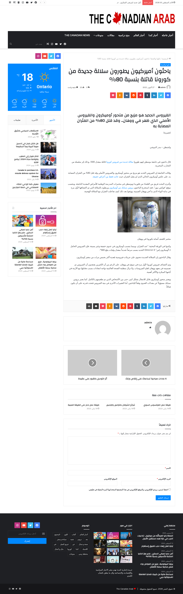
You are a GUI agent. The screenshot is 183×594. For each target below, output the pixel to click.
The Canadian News (77, 35)
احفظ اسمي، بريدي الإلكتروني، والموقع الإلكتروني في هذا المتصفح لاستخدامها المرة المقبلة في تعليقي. (128, 489)
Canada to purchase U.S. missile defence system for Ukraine (26, 173)
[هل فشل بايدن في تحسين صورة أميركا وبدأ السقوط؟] (48, 147)
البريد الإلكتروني (164, 479)
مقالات (110, 35)
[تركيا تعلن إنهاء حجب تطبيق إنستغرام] (46, 221)
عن (73, 544)
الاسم (168, 468)
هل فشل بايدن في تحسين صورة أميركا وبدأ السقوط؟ (27, 145)
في (55, 544)
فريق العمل (64, 544)
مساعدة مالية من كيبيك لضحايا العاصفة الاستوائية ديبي (24, 265)
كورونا (69, 549)
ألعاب (74, 534)
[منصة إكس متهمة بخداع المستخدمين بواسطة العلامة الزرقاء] (126, 559)
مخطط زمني (83, 554)
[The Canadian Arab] (132, 18)
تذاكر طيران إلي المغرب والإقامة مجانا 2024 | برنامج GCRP (26, 159)
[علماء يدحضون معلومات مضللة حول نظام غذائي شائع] (113, 559)
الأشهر (52, 120)
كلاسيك (85, 549)
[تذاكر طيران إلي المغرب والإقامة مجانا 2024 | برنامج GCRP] (48, 160)
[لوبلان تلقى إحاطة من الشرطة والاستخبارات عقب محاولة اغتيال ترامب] (113, 551)
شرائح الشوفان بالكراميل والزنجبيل (120, 405)
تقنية (72, 539)
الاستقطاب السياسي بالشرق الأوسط (26, 132)
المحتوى (57, 534)
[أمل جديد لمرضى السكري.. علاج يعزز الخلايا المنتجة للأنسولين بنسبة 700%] (22, 221)
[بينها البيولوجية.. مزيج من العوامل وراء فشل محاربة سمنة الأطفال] (46, 253)
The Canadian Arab (124, 589)
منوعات (99, 35)
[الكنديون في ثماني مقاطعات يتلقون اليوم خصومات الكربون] (100, 551)
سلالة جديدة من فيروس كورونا (119, 161)
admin (163, 87)
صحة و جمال (83, 544)
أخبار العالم (139, 35)
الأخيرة (35, 120)
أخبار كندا (153, 35)
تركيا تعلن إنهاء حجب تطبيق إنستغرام (47, 231)
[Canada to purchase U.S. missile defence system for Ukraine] (48, 174)
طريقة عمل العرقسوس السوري (157, 405)
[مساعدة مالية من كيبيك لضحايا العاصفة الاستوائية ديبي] (22, 253)
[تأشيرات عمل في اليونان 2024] (100, 559)
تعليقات (17, 120)
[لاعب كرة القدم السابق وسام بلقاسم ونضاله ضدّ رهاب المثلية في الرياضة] (126, 551)
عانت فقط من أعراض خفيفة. (105, 176)
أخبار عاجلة (167, 35)
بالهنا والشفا (155, 58)
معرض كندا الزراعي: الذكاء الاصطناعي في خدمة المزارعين (25, 185)
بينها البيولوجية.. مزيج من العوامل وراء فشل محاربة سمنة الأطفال (46, 265)
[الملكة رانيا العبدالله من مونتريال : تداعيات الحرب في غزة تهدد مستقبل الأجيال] (126, 535)
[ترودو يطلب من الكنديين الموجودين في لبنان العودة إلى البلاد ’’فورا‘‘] (100, 543)
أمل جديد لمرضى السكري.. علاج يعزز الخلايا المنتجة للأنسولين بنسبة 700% (111, 2)
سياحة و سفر (61, 539)
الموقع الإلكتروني (110, 479)
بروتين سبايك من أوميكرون (121, 187)
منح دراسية (124, 35)
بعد (87, 539)
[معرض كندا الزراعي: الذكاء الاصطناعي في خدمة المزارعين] (48, 188)
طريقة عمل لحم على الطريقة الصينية (83, 405)
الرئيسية (165, 58)
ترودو (80, 539)
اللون (66, 534)
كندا (77, 549)
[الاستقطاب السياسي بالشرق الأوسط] (48, 134)
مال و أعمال (59, 549)
